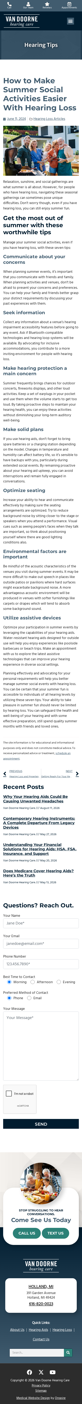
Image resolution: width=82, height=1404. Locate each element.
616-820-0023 (41, 1304)
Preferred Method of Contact (25, 993)
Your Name (11, 916)
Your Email (11, 936)
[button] (70, 21)
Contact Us (41, 1339)
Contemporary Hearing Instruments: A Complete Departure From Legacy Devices (39, 823)
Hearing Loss (62, 1330)
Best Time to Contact (19, 977)
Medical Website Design (33, 1398)
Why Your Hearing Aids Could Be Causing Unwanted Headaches (35, 799)
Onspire (60, 1398)
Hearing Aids (38, 1330)
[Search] (68, 1353)
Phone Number (14, 956)
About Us (17, 1330)
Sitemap (41, 1390)
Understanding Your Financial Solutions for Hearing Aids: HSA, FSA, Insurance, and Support (40, 849)
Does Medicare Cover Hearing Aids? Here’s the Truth (38, 873)
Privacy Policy (41, 1385)
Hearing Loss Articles (49, 119)
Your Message (14, 1009)
